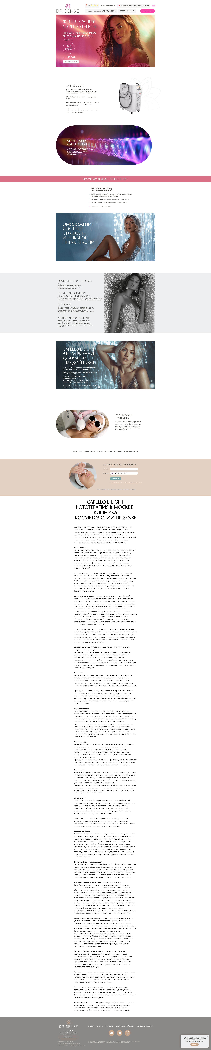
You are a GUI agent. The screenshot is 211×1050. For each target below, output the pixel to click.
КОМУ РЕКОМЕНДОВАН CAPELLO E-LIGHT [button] (105, 179)
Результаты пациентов (145, 1026)
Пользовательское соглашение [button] (65, 1041)
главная (90, 1026)
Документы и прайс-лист (125, 1026)
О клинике (109, 1026)
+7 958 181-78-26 (68, 1030)
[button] (147, 11)
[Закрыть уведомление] (207, 1036)
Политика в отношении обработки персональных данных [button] (71, 1045)
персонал (99, 1026)
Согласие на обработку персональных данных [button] (69, 1043)
